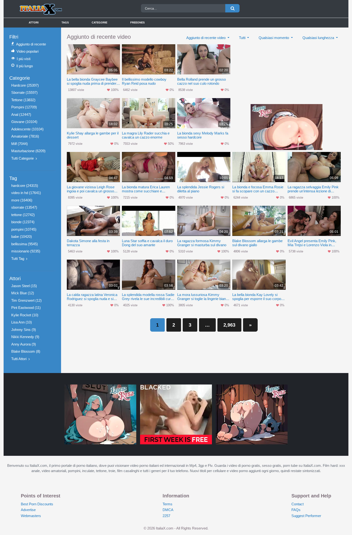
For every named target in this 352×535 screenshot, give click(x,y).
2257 (166, 516)
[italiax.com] (57, 9)
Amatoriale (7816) (25, 136)
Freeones (137, 22)
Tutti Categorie (22, 158)
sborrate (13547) (24, 207)
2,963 (229, 325)
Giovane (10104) (24, 122)
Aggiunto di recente (31, 44)
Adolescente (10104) (27, 129)
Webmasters (31, 516)
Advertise (28, 510)
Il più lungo (24, 66)
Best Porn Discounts (37, 504)
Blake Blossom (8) (25, 351)
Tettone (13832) (23, 100)
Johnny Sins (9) (23, 330)
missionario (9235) (25, 251)
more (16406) (21, 200)
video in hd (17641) (26, 193)
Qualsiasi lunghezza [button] (318, 38)
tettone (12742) (23, 215)
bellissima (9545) (24, 244)
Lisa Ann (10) (21, 322)
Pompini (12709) (24, 107)
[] (232, 8)
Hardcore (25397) (25, 85)
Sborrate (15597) (24, 92)
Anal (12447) (21, 114)
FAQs (296, 510)
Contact (297, 504)
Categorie (99, 22)
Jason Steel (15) (24, 286)
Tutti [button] (242, 38)
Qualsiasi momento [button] (274, 38)
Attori (34, 22)
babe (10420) (21, 236)
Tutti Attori (19, 359)
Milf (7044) (19, 144)
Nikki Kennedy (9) (25, 337)
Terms (167, 504)
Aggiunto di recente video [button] (206, 38)
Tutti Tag (17, 258)
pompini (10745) (23, 229)
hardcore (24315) (24, 186)
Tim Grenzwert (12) (26, 300)
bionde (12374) (22, 222)
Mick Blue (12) (22, 293)
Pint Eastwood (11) (26, 308)
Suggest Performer (306, 516)
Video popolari (28, 51)
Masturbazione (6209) (28, 151)
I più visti (23, 59)
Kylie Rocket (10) (24, 315)
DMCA (168, 510)
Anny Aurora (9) (23, 344)
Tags (65, 22)
